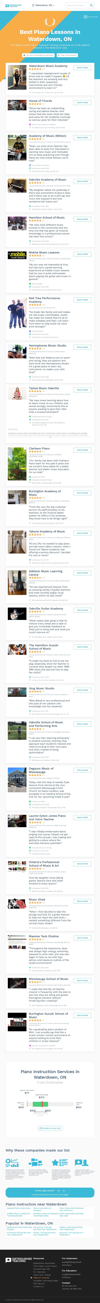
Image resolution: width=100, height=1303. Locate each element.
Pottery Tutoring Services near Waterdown (71, 1228)
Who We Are (39, 1283)
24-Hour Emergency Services (39, 55)
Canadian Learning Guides (45, 1280)
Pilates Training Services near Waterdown (44, 1233)
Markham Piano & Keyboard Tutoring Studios (46, 1214)
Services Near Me (41, 1269)
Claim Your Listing (41, 1275)
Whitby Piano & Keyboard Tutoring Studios (18, 1214)
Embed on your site (51, 1128)
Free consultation (69, 55)
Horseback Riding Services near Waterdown (19, 1233)
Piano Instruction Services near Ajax (71, 1214)
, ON (49, 1223)
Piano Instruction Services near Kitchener (71, 1209)
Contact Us (38, 1286)
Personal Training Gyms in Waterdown (71, 1233)
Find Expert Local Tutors (45, 1266)
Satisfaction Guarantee (44, 1263)
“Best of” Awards (41, 1278)
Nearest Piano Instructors (18, 1208)
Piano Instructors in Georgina (42, 1209)
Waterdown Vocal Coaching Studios (19, 1228)
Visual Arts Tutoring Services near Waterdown (44, 1228)
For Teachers (39, 1272)
